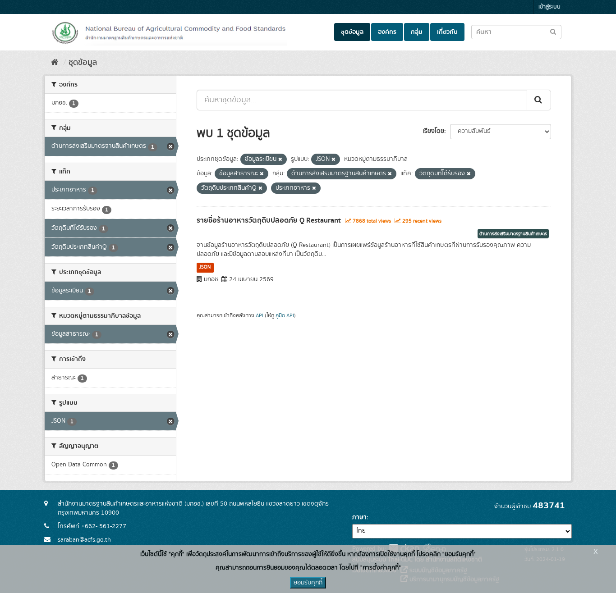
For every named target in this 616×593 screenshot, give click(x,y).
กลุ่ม (417, 32)
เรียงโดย (433, 131)
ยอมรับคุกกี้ (308, 582)
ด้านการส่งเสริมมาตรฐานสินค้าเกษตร (513, 234)
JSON (205, 267)
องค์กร (387, 32)
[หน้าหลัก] (55, 62)
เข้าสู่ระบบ (549, 7)
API (259, 315)
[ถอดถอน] (280, 159)
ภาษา (359, 517)
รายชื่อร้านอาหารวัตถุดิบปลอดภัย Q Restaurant (269, 220)
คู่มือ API (285, 315)
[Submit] (539, 100)
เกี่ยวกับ (447, 32)
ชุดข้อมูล (352, 32)
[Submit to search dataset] (553, 31)
